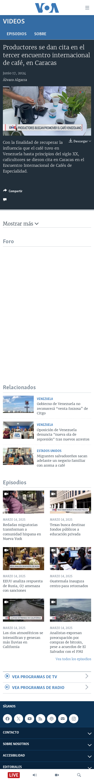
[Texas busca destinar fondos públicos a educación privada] (70, 502)
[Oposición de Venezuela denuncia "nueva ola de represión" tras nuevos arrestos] (18, 430)
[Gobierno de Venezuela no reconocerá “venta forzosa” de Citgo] (18, 404)
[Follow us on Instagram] (73, 718)
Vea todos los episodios (73, 659)
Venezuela (45, 399)
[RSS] (40, 718)
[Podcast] (51, 718)
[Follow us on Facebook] (7, 718)
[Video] (57, 775)
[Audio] (34, 775)
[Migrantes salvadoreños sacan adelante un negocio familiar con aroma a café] (18, 456)
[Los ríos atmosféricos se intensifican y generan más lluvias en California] (23, 610)
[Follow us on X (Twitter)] (18, 718)
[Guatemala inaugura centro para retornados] (70, 558)
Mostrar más (19, 224)
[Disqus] (47, 306)
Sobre (40, 34)
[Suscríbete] (62, 718)
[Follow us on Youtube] (29, 718)
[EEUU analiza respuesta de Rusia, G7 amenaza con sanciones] (23, 558)
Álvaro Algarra (15, 80)
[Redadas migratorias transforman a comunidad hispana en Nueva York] (23, 502)
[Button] (12, 192)
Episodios (17, 34)
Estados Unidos (49, 451)
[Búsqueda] (79, 775)
